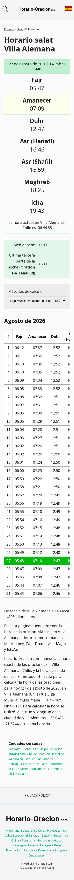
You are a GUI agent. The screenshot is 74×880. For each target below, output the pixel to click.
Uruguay (61, 850)
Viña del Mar (35, 754)
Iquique (36, 769)
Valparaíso (15, 759)
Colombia (44, 830)
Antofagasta (17, 754)
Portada (9, 29)
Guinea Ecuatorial (23, 840)
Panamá (33, 845)
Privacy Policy (37, 795)
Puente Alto (30, 749)
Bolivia (25, 830)
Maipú (43, 749)
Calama (23, 773)
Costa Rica (59, 830)
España (47, 835)
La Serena (23, 769)
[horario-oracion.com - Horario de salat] (37, 10)
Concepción (31, 764)
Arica (11, 769)
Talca (43, 764)
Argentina (13, 830)
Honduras (44, 840)
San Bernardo (54, 754)
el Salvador (33, 835)
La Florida (55, 749)
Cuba (8, 835)
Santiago (14, 749)
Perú (57, 845)
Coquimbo (56, 764)
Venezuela (36, 855)
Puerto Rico (14, 850)
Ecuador (18, 835)
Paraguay (46, 845)
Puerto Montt (52, 769)
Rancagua (15, 764)
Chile (20, 29)
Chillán (12, 773)
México (57, 840)
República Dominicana (39, 850)
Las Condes (45, 759)
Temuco (30, 759)
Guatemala (60, 835)
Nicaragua (19, 845)
